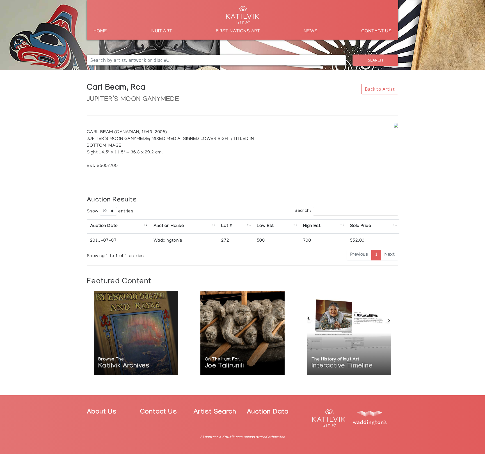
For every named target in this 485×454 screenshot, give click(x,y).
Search (375, 60)
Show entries (110, 211)
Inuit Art (161, 31)
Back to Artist (380, 89)
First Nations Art (238, 31)
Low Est (265, 226)
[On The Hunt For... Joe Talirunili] (242, 333)
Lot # (226, 226)
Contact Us (376, 31)
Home (100, 31)
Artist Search (214, 412)
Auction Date (104, 226)
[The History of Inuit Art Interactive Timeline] (349, 333)
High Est (312, 226)
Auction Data (268, 412)
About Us (101, 412)
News (311, 31)
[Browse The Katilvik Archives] (136, 333)
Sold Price (360, 226)
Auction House (169, 226)
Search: (302, 211)
